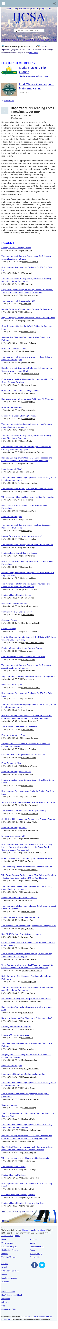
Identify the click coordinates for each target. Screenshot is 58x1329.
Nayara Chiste (28, 362)
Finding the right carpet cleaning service (19, 897)
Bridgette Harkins (31, 1068)
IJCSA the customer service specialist (18, 1194)
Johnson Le (27, 1038)
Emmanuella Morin (30, 374)
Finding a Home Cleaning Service (16, 595)
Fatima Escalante (30, 892)
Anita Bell (26, 304)
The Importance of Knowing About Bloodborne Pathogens (27, 544)
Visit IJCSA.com (8, 1257)
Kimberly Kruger (31, 295)
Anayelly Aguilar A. (30, 721)
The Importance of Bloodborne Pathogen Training (23, 811)
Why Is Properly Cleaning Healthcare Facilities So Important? (28, 676)
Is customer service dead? (13, 836)
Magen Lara (27, 284)
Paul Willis (27, 900)
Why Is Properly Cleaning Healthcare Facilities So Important (28, 318)
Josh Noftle (27, 441)
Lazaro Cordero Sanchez (33, 452)
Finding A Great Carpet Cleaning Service (19, 553)
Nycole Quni (27, 463)
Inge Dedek (27, 1021)
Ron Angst (27, 530)
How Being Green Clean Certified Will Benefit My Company (27, 399)
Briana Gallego (29, 332)
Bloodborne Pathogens (11, 407)
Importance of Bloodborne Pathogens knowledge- (23, 1074)
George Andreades (30, 839)
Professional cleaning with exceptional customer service (26, 998)
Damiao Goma (28, 912)
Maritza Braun (28, 1088)
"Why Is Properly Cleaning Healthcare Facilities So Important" (28, 802)
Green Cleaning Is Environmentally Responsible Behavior (26, 858)
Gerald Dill (27, 250)
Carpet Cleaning (8, 628)
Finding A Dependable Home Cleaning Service (22, 648)
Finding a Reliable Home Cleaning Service (20, 917)
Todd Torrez (27, 500)
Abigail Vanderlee (30, 606)
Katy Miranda (28, 430)
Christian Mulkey (31, 822)
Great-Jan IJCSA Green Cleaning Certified (20, 390)
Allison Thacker (29, 539)
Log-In (43, 8)
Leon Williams (30, 343)
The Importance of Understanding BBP (18, 301)
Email (17, 1236)
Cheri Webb (29, 519)
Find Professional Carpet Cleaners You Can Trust (23, 656)
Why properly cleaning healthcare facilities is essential (25, 1158)
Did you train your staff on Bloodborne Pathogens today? (26, 1018)
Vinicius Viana (28, 993)
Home (8, 8)
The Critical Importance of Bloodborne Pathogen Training (26, 867)
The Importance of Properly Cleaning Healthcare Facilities (27, 488)
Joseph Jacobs (29, 757)
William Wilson (28, 671)
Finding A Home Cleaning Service (16, 248)
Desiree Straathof (30, 1077)
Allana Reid (27, 567)
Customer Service (9, 620)
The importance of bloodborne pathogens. (20, 727)
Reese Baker (29, 351)
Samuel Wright (28, 491)
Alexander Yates (29, 483)
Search (4, 1267)
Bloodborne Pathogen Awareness (16, 771)
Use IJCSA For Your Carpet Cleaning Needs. (21, 934)
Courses (35, 8)
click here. (33, 53)
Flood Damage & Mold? (12, 469)
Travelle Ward (30, 797)
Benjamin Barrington (32, 1001)
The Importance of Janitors (13, 1166)
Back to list (9, 100)
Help (50, 8)
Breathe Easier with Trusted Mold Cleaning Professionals (26, 309)
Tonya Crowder (29, 410)
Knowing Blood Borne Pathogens (16, 1026)
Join (15, 8)
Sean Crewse (28, 598)
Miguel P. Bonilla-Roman (33, 642)
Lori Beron (27, 312)
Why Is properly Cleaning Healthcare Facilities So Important (27, 497)
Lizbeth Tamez (28, 1161)
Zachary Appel (28, 393)
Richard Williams (29, 766)
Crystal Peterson (30, 959)
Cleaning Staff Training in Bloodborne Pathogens (23, 755)
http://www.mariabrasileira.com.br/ (34, 76)
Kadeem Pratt (29, 511)
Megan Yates (28, 928)
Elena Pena (27, 861)
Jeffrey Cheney (29, 659)
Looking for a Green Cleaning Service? (18, 416)
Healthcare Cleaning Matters (14, 603)
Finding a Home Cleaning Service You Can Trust (22, 1203)
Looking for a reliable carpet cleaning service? (21, 536)
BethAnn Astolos (29, 1060)
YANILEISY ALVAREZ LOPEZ (35, 853)
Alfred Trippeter (29, 982)
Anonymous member (32, 970)
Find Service (24, 8)
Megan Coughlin (30, 262)
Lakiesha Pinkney (30, 869)
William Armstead (30, 805)
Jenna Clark (29, 472)
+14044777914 (7, 1236)
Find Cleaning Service (10, 1271)
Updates (4, 1254)
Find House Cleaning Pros (13, 735)
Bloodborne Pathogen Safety (14, 827)
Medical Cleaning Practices (13, 1175)
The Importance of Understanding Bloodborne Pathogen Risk (28, 926)
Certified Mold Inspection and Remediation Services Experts (28, 819)
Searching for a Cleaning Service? (16, 612)
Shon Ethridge (30, 1108)
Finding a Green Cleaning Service (16, 1035)
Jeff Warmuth (28, 614)
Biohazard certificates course (14, 348)
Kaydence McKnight (31, 623)
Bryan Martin (28, 320)
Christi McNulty (29, 578)
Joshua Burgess (31, 738)
